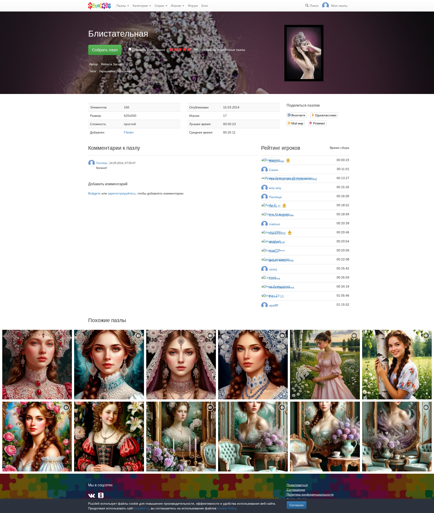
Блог (204, 5)
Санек (273, 170)
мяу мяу (275, 188)
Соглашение (296, 490)
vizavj (273, 269)
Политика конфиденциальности (310, 494)
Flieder (129, 132)
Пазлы (121, 5)
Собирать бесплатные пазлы (223, 50)
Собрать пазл (105, 50)
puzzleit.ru (141, 508)
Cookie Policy (226, 508)
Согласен (297, 505)
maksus (274, 224)
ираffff (273, 305)
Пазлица (275, 197)
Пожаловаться (297, 485)
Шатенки (125, 71)
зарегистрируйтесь (122, 193)
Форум (193, 5)
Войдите (94, 193)
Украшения (107, 71)
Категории (141, 5)
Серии (160, 5)
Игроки (176, 5)
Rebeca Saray (111, 64)
